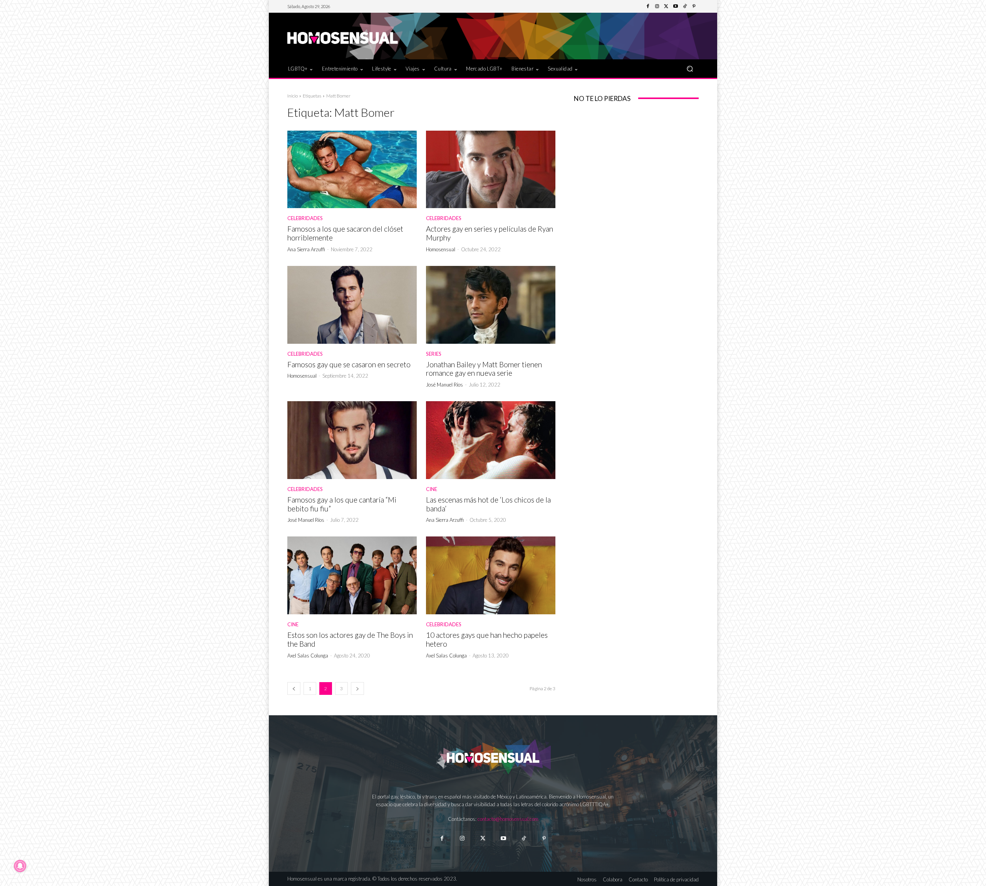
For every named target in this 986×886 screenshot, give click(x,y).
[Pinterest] (694, 6)
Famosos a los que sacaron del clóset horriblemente (345, 233)
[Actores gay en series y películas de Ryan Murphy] (490, 169)
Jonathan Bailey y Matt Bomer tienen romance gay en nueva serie (484, 369)
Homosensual (440, 249)
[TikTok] (684, 6)
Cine (431, 489)
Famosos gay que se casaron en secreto (349, 364)
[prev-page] (293, 688)
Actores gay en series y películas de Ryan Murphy (489, 233)
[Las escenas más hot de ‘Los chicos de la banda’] (490, 440)
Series (433, 353)
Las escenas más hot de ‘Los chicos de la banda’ (488, 504)
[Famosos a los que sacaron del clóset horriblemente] (352, 169)
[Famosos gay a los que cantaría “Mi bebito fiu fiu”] (352, 440)
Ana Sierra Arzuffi (306, 249)
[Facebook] (647, 6)
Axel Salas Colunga (307, 655)
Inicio (292, 96)
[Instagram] (657, 6)
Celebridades (305, 218)
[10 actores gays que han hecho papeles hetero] (490, 575)
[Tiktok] (523, 838)
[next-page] (357, 688)
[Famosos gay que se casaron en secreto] (352, 305)
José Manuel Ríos (444, 385)
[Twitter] (666, 6)
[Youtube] (675, 6)
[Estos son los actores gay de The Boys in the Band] (352, 575)
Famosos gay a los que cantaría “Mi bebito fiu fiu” (341, 504)
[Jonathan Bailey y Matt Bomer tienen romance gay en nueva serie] (490, 305)
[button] (690, 68)
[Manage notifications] (20, 866)
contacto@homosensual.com (508, 819)
